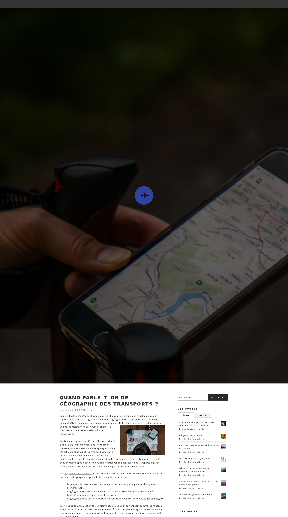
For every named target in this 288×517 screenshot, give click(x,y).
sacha (93, 410)
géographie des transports (77, 473)
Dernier (186, 415)
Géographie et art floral (190, 435)
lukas (184, 429)
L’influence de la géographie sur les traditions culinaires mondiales (196, 424)
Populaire (203, 416)
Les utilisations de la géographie (195, 458)
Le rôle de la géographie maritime (195, 494)
